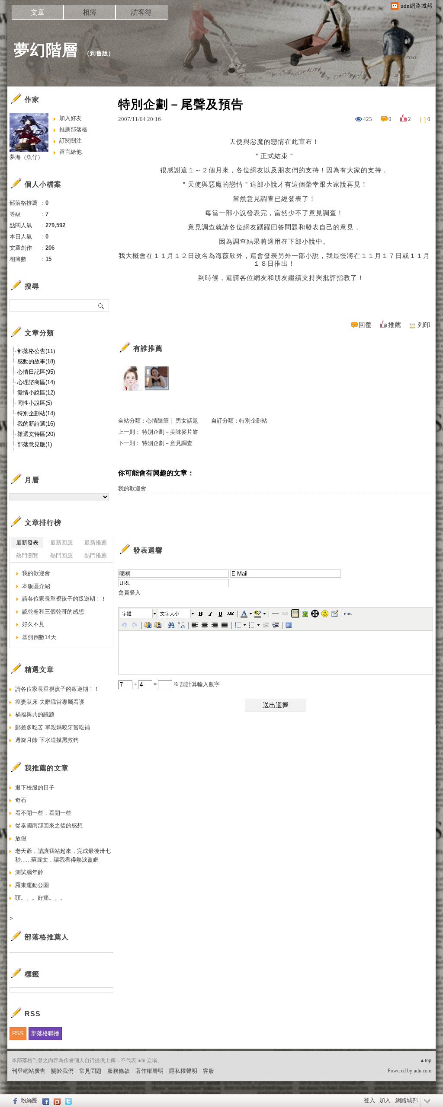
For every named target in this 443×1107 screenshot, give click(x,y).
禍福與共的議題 (35, 714)
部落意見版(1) (34, 444)
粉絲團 (29, 1100)
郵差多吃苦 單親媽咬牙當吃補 (52, 727)
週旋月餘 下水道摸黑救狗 (47, 740)
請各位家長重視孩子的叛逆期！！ (64, 598)
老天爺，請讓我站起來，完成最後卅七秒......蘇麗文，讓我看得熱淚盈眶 (63, 855)
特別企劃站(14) (36, 413)
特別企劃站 (253, 420)
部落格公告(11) (36, 351)
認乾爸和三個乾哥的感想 (53, 611)
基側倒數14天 (39, 637)
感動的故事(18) (36, 361)
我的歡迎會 (132, 488)
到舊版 (99, 53)
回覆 (365, 324)
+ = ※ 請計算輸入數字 (176, 684)
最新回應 (61, 542)
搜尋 (101, 305)
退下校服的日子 (35, 787)
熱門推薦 (95, 555)
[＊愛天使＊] (130, 378)
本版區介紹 (36, 586)
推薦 (394, 324)
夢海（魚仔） (26, 157)
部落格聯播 (45, 1033)
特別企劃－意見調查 (167, 443)
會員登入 (129, 592)
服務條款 (118, 1071)
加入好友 (70, 118)
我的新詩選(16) (36, 423)
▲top (425, 1060)
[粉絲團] (14, 1100)
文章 (38, 12)
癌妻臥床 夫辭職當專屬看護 (49, 702)
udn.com (422, 1071)
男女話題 (187, 420)
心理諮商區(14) (36, 382)
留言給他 (70, 152)
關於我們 (62, 1071)
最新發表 (27, 542)
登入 (369, 1100)
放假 (20, 838)
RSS (18, 1033)
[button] (139, 613)
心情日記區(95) (36, 372)
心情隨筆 (157, 420)
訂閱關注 (70, 140)
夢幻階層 (46, 50)
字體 (127, 613)
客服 (208, 1071)
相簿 (89, 12)
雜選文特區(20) (36, 434)
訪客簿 (141, 12)
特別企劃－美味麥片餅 (170, 432)
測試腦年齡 (29, 872)
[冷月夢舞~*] (156, 378)
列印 (423, 324)
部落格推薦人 (47, 937)
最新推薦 (95, 542)
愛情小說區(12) (36, 392)
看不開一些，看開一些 (43, 813)
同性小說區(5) (34, 403)
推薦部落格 (73, 129)
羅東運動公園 (32, 885)
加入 (385, 1100)
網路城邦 (406, 1100)
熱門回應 (61, 555)
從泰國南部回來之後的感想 (49, 825)
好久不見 (33, 624)
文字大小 (169, 613)
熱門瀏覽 (27, 555)
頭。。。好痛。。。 (40, 897)
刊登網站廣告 (28, 1071)
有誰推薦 (148, 348)
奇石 (20, 800)
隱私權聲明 (183, 1071)
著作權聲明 (149, 1071)
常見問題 (90, 1071)
